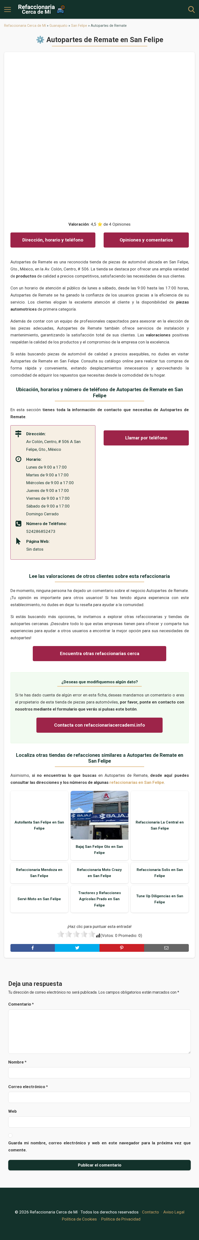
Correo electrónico (28, 1086)
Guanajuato (58, 26)
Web (12, 1111)
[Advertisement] (99, 133)
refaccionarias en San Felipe (136, 782)
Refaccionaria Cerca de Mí (25, 26)
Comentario (21, 1004)
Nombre (17, 1062)
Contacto (150, 1212)
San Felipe (79, 26)
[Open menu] (7, 9)
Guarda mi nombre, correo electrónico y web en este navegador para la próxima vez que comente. (99, 1146)
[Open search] (191, 9)
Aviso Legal (173, 1212)
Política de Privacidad (121, 1219)
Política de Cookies (79, 1219)
